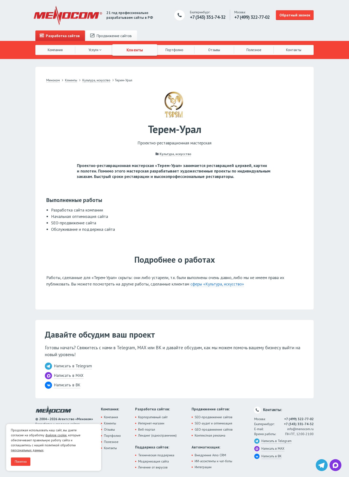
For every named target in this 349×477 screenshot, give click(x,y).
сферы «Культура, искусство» (217, 284)
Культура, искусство (175, 154)
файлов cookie (56, 435)
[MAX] (335, 465)
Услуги (94, 50)
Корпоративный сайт (153, 417)
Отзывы (214, 50)
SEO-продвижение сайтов (213, 417)
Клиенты (135, 49)
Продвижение (113, 35)
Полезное (253, 50)
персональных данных (27, 450)
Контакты (293, 50)
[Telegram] (322, 465)
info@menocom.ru (300, 429)
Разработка (62, 35)
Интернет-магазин (151, 423)
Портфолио (174, 50)
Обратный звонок (294, 15)
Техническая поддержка (156, 455)
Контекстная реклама (210, 435)
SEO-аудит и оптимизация (213, 423)
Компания (55, 50)
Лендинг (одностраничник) (157, 435)
